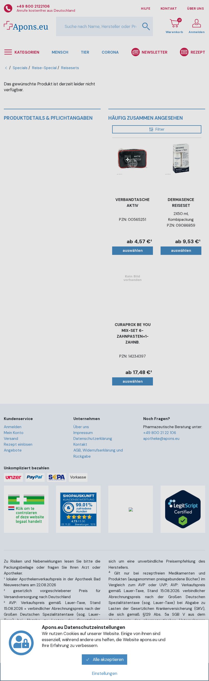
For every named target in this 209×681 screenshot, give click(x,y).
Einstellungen (104, 673)
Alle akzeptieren (108, 659)
